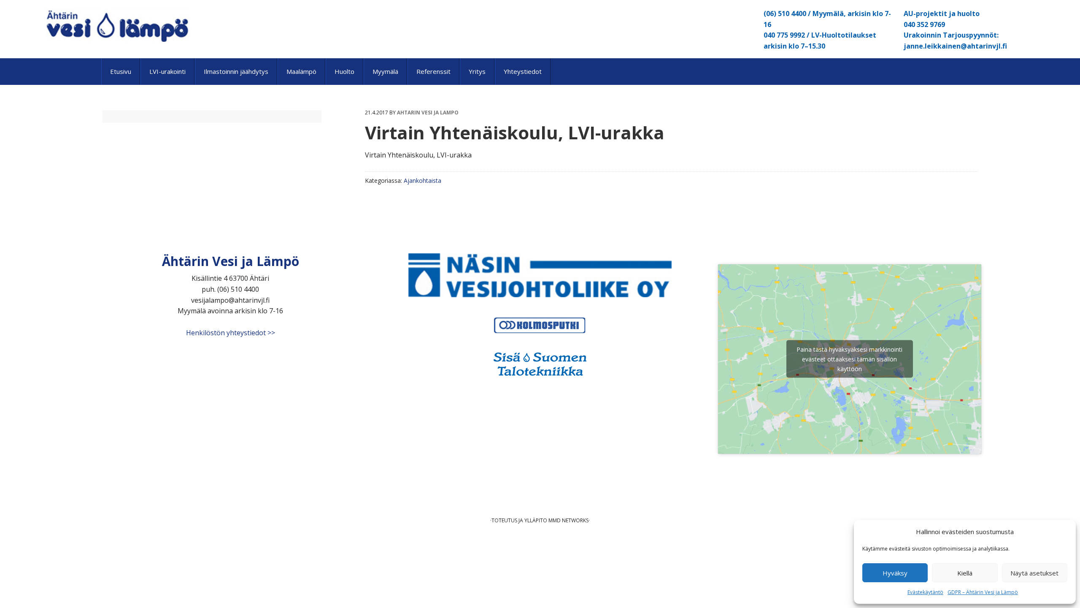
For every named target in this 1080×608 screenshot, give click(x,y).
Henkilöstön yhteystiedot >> (230, 332)
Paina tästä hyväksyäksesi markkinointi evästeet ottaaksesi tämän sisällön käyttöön (849, 359)
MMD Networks (568, 520)
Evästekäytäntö (925, 592)
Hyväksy (895, 573)
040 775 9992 (784, 35)
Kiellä (964, 573)
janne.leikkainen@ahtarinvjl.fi (955, 46)
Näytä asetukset (1034, 573)
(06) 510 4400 (785, 13)
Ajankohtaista (422, 180)
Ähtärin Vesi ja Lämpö (116, 25)
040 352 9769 (924, 24)
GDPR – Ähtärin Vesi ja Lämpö (983, 592)
